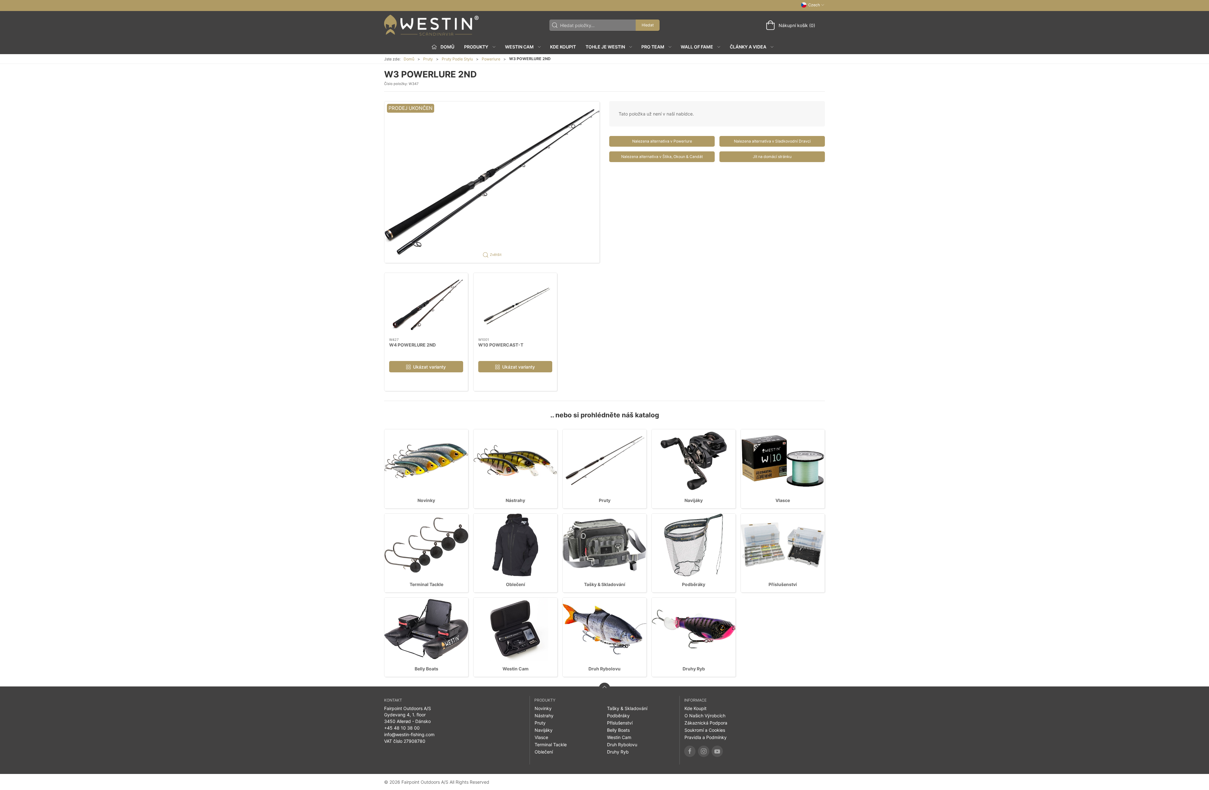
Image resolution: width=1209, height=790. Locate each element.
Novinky (426, 500)
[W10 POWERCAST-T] (515, 305)
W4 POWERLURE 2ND (412, 344)
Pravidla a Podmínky (705, 737)
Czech (814, 5)
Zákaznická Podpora (705, 722)
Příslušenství (783, 584)
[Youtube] (717, 751)
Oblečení (515, 584)
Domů (409, 59)
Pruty (428, 59)
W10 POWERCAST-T (500, 344)
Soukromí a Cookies (704, 730)
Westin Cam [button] (519, 46)
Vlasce (782, 500)
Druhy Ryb (694, 668)
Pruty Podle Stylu (457, 59)
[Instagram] (703, 751)
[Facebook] (689, 751)
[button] (492, 182)
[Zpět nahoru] (604, 688)
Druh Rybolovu (604, 668)
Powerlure (491, 59)
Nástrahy (515, 500)
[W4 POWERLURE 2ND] (426, 305)
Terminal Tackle (426, 584)
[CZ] (431, 25)
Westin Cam (515, 668)
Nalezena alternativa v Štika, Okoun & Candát (662, 156)
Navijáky (693, 500)
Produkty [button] (476, 46)
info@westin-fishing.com (409, 734)
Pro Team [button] (652, 46)
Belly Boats (426, 668)
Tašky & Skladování (604, 584)
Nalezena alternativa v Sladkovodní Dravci (772, 141)
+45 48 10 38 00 (402, 728)
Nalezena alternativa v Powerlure (662, 141)
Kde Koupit (563, 46)
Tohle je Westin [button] (605, 46)
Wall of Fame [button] (697, 46)
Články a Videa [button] (748, 46)
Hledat (648, 25)
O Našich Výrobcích (704, 715)
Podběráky (693, 584)
